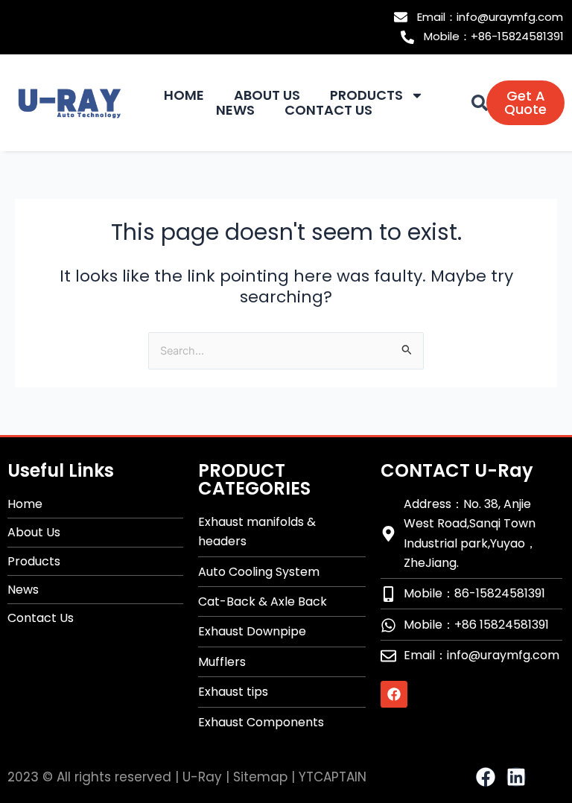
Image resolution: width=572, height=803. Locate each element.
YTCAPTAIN (332, 777)
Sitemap (260, 777)
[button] (480, 103)
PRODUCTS (366, 95)
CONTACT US (328, 110)
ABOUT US (267, 95)
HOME (184, 95)
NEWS (235, 110)
